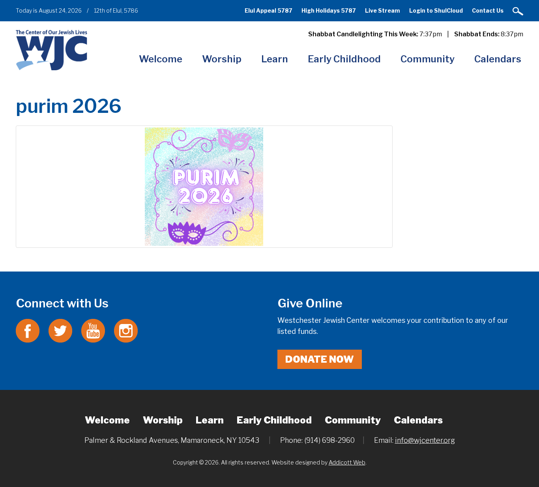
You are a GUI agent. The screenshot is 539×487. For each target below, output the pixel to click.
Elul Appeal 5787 (268, 10)
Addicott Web (347, 462)
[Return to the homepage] (51, 49)
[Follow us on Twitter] (60, 330)
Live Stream (382, 10)
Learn (274, 59)
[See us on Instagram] (126, 330)
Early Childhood (344, 59)
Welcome (160, 59)
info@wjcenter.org (425, 440)
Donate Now (319, 359)
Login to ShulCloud (436, 10)
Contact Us (487, 10)
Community (428, 59)
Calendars (497, 59)
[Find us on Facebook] (27, 330)
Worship (221, 59)
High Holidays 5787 (328, 10)
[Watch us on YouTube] (93, 330)
